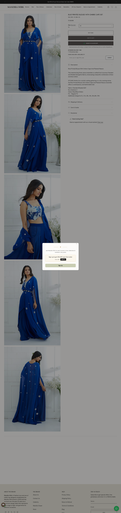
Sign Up (60, 265)
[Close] (76, 243)
